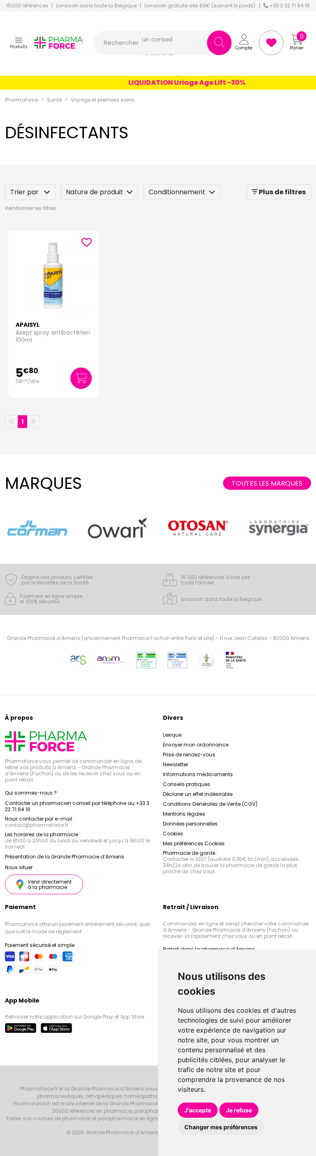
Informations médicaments (198, 774)
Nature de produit (94, 192)
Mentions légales (184, 814)
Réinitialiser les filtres (30, 208)
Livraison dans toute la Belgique (96, 5)
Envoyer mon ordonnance (195, 745)
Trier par (25, 192)
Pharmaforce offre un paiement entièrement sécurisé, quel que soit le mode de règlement (77, 928)
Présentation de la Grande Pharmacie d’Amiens (64, 856)
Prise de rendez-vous (189, 754)
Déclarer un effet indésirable (197, 794)
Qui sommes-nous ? (31, 792)
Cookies (173, 833)
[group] (37, 528)
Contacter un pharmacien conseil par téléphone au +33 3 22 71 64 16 (77, 806)
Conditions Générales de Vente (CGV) (210, 804)
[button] (19, 43)
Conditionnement (177, 192)
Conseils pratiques (186, 784)
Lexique (172, 735)
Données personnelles (190, 824)
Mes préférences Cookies (194, 843)
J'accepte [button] (197, 1110)
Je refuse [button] (239, 1110)
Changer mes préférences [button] (221, 1126)
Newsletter (175, 764)
